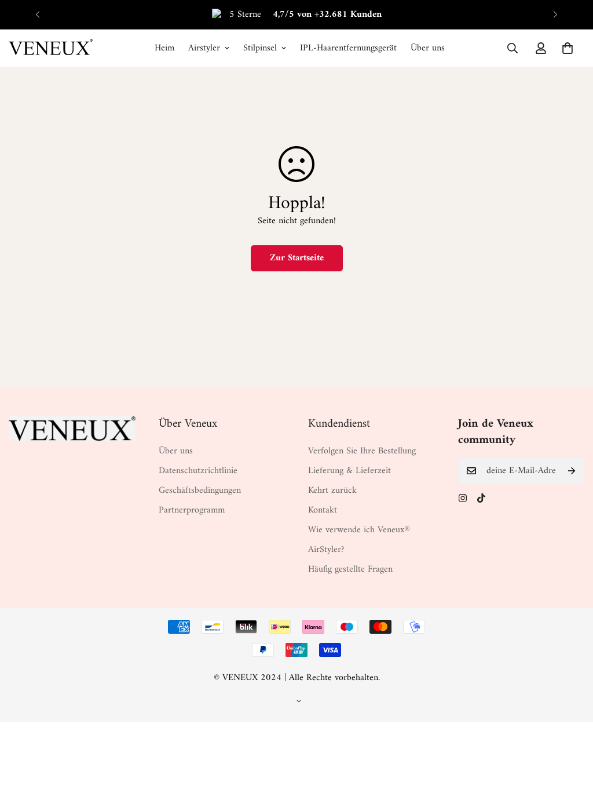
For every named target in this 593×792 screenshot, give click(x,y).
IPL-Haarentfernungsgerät (348, 48)
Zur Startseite (297, 258)
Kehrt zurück (332, 490)
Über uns (428, 48)
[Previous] (37, 14)
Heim (164, 48)
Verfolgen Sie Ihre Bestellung (362, 451)
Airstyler (204, 48)
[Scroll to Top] (570, 728)
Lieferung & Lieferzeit (349, 471)
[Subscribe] (571, 470)
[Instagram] (462, 498)
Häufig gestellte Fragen (350, 569)
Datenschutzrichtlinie (198, 471)
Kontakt (322, 510)
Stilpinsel (260, 48)
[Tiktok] (481, 498)
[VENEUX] (51, 48)
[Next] (555, 14)
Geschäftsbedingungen (200, 490)
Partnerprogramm (192, 510)
